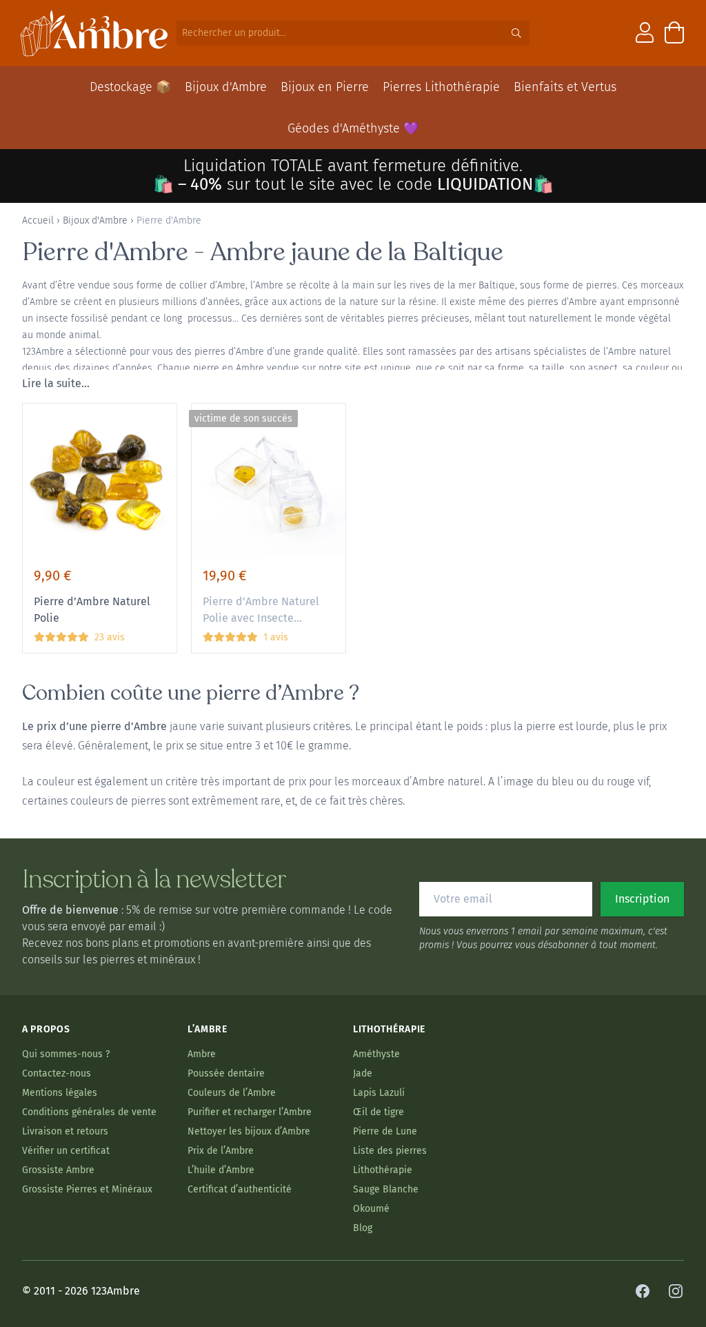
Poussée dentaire (226, 1073)
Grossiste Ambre (58, 1170)
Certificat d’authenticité (240, 1189)
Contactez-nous (56, 1073)
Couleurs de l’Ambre (232, 1093)
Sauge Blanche (385, 1189)
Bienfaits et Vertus (565, 87)
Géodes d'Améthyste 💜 (353, 128)
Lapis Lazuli (379, 1093)
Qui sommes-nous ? (66, 1054)
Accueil (38, 220)
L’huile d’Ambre (221, 1170)
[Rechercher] (516, 33)
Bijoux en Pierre (325, 87)
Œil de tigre (378, 1112)
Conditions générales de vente (89, 1112)
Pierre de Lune (385, 1131)
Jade (362, 1073)
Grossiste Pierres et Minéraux (87, 1189)
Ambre (202, 1054)
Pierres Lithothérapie (441, 87)
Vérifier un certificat (66, 1151)
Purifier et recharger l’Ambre (250, 1112)
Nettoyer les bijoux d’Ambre (249, 1131)
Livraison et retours (65, 1131)
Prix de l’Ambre (221, 1151)
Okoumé (371, 1209)
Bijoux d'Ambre (226, 87)
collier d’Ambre (212, 285)
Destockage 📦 (130, 87)
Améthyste (376, 1054)
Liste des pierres (390, 1151)
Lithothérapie (382, 1170)
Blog (362, 1228)
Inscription (642, 898)
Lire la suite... (56, 383)
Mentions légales (59, 1093)
